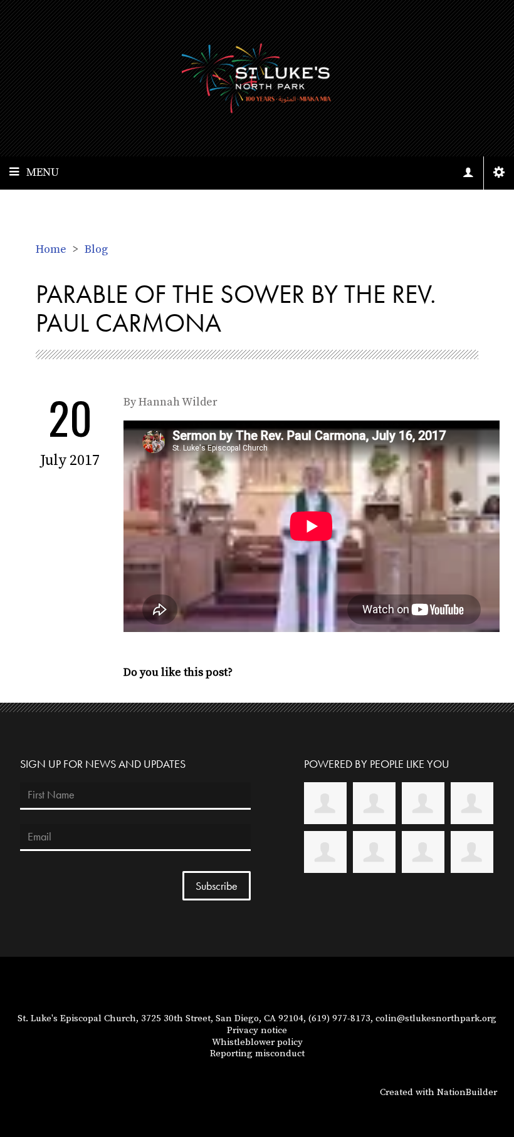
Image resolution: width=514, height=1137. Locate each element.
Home (51, 249)
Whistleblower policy (257, 1042)
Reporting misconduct (257, 1053)
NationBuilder (467, 1092)
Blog (96, 249)
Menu (42, 172)
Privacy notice (257, 1030)
